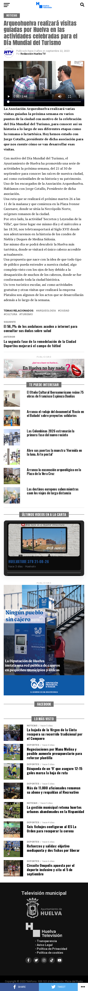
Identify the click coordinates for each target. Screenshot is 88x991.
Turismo (27, 314)
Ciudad (64, 310)
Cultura (11, 314)
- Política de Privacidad (51, 948)
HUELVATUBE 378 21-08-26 (28, 561)
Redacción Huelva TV (33, 53)
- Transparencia (46, 941)
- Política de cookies (49, 952)
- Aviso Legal (44, 944)
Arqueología (47, 310)
